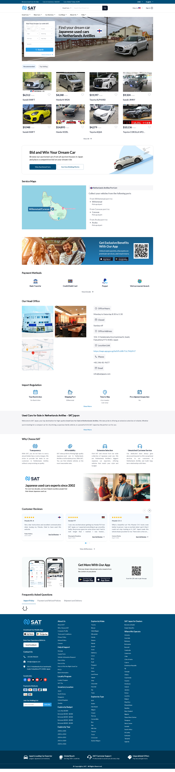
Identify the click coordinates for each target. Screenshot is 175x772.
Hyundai (93, 687)
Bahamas (127, 641)
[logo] (32, 624)
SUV (92, 700)
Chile (126, 656)
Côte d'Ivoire (128, 659)
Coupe (93, 713)
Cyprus (126, 662)
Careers (60, 643)
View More (87, 406)
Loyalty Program (63, 680)
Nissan (93, 628)
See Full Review (54, 534)
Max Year (43, 38)
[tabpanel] (43, 527)
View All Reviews (86, 549)
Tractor (93, 731)
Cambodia (127, 650)
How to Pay (61, 663)
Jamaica (126, 690)
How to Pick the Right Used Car (67, 666)
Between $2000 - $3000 (65, 717)
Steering (43, 33)
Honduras (127, 684)
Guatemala (127, 677)
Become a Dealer (129, 625)
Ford (92, 668)
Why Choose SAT (63, 628)
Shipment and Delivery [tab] (73, 601)
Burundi (126, 647)
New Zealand (128, 711)
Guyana (126, 681)
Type (28, 33)
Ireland (126, 687)
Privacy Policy (62, 637)
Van (92, 725)
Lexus (93, 656)
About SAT (61, 625)
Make (28, 28)
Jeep (92, 680)
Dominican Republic (130, 665)
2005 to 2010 (62, 734)
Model (43, 28)
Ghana (126, 674)
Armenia (127, 635)
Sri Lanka (127, 732)
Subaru (93, 640)
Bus (92, 722)
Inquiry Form (61, 654)
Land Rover (94, 674)
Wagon (93, 710)
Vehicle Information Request (67, 657)
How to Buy (61, 660)
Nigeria (126, 714)
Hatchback (94, 707)
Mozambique (128, 705)
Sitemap (60, 651)
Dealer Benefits (129, 628)
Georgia (126, 671)
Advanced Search (46, 54)
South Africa (128, 729)
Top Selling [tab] (43, 66)
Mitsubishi (94, 634)
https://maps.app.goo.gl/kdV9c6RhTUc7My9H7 (115, 351)
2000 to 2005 (62, 731)
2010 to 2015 (62, 737)
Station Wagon (95, 741)
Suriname (127, 735)
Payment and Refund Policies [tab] (49, 601)
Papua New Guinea (130, 717)
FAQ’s (59, 669)
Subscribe (47, 704)
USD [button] (139, 2)
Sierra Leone (128, 723)
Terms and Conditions (64, 634)
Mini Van (93, 728)
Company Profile (63, 631)
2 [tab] (89, 544)
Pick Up (93, 716)
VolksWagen (95, 631)
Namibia (126, 708)
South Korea (62, 694)
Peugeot (94, 665)
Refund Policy (62, 640)
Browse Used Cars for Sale (30, 2)
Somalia (126, 726)
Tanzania (127, 738)
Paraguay (127, 720)
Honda (93, 637)
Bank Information (63, 672)
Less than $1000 (63, 711)
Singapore (61, 697)
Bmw (92, 659)
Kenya (126, 693)
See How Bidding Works (70, 167)
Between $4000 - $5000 (65, 723)
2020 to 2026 (62, 744)
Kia (92, 690)
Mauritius (127, 702)
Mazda (93, 643)
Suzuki (93, 646)
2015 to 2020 (62, 740)
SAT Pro (60, 683)
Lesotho (127, 696)
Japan (59, 691)
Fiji (125, 668)
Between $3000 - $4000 (65, 720)
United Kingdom (63, 700)
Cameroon (127, 653)
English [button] (148, 2)
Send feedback (31, 645)
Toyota (93, 625)
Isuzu (92, 649)
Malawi (126, 699)
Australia (127, 638)
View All (86, 139)
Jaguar (93, 677)
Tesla (92, 693)
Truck (93, 734)
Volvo (93, 671)
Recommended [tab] (29, 66)
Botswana (127, 644)
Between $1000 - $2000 (65, 714)
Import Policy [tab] (28, 601)
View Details (86, 292)
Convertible (94, 719)
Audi (92, 662)
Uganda (126, 741)
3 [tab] (91, 544)
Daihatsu (94, 653)
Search (40, 50)
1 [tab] (86, 544)
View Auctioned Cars (43, 167)
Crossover (94, 737)
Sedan (93, 703)
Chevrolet (94, 683)
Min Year (29, 38)
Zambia (60, 703)
